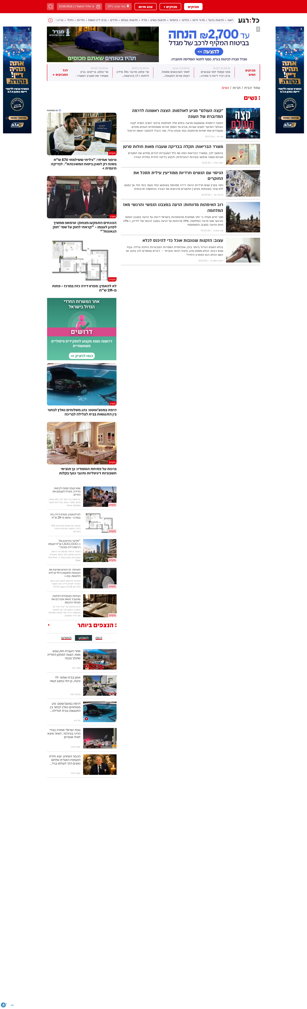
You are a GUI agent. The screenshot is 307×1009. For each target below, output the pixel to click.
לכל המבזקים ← (60, 72)
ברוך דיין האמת (97, 20)
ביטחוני (173, 20)
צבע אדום (146, 6)
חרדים (113, 20)
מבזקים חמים (250, 72)
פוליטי (185, 20)
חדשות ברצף (216, 20)
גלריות (81, 20)
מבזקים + (170, 6)
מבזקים (193, 6)
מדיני (144, 20)
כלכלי (70, 20)
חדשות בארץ (158, 20)
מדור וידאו (198, 20)
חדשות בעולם (129, 20)
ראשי (230, 20)
